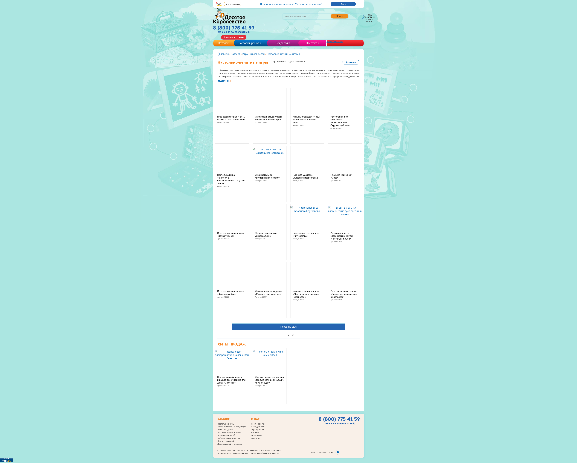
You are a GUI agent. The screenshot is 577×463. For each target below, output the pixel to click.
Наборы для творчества (228, 438)
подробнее (223, 80)
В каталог (350, 62)
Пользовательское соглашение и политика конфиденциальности (248, 453)
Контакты (312, 43)
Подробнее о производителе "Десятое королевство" (291, 4)
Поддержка (282, 43)
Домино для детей (225, 441)
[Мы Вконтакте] (338, 452)
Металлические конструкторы (231, 427)
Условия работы (250, 43)
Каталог (223, 43)
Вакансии (255, 438)
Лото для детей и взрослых (229, 444)
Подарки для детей (226, 435)
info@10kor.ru (335, 41)
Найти (339, 16)
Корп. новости (257, 424)
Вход (343, 4)
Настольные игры (225, 424)
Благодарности (258, 427)
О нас (255, 419)
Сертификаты (257, 429)
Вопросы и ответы (234, 37)
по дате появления (295, 62)
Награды (255, 432)
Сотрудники (256, 435)
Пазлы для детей (225, 429)
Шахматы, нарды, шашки (229, 432)
